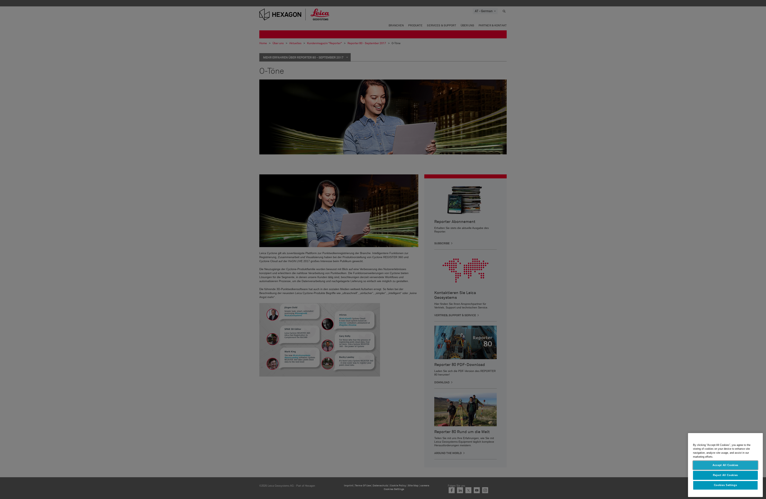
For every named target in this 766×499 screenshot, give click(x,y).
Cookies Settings (725, 485)
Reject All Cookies (725, 475)
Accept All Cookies (725, 465)
